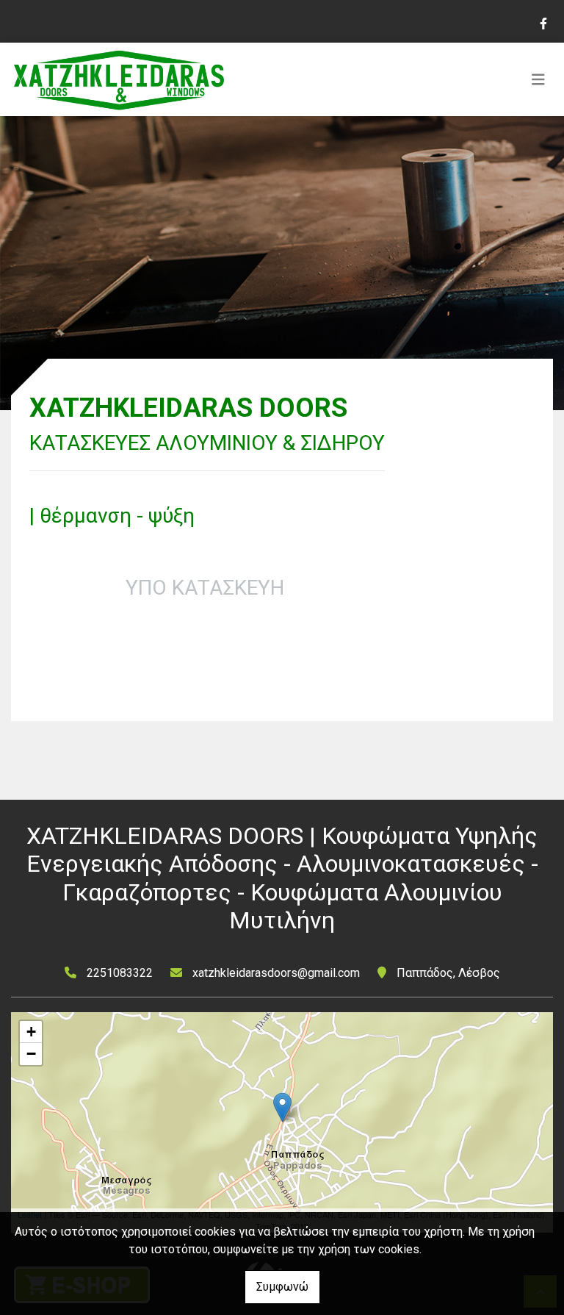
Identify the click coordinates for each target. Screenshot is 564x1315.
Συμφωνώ (282, 1287)
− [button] (31, 1054)
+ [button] (31, 1031)
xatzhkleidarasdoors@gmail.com (276, 973)
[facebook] (542, 22)
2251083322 (120, 973)
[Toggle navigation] (538, 79)
